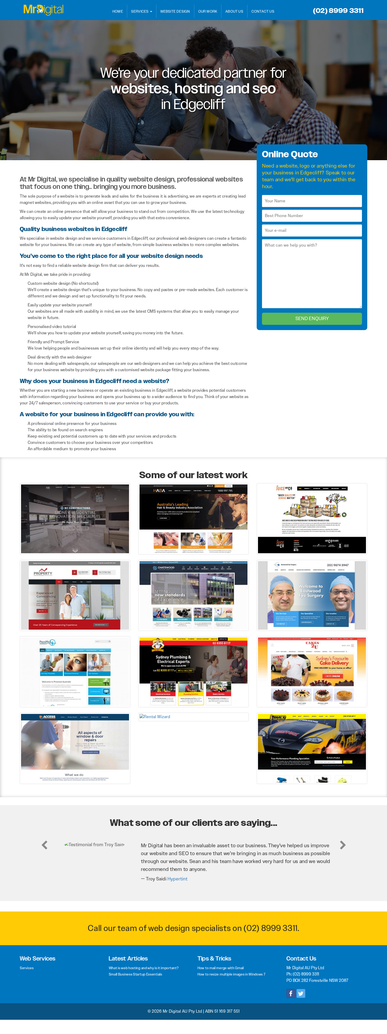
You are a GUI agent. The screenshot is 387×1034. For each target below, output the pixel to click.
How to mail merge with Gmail (220, 968)
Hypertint (177, 879)
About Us (234, 11)
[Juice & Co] (312, 518)
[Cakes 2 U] (312, 671)
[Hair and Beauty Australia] (193, 518)
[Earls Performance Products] (312, 748)
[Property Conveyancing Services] (75, 595)
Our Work (207, 11)
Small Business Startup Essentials (135, 974)
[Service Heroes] (193, 671)
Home (117, 11)
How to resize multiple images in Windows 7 (231, 974)
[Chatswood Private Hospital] (193, 595)
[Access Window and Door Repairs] (75, 748)
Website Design (175, 11)
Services (140, 11)
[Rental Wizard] (193, 716)
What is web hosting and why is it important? (143, 968)
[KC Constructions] (75, 518)
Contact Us (262, 11)
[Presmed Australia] (75, 671)
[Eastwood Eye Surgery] (312, 595)
